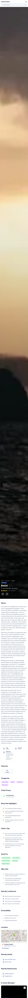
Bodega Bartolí (8, 976)
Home (2, 580)
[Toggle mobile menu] (26, 1)
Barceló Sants (8, 962)
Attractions (7, 580)
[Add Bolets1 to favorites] (25, 988)
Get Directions (5, 948)
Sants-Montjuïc (7, 588)
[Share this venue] (2, 594)
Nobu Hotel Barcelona (10, 959)
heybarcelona (5, 2)
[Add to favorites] (7, 594)
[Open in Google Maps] (14, 936)
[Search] (25, 5)
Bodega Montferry (9, 973)
